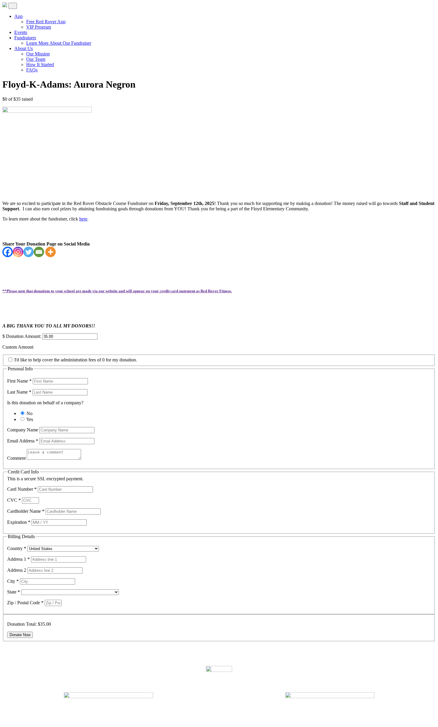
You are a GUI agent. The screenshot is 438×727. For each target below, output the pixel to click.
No (29, 413)
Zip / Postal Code (25, 602)
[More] (50, 252)
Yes (29, 419)
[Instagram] (18, 252)
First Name (19, 380)
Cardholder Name (25, 511)
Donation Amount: (23, 336)
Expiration (18, 522)
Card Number (22, 489)
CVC (14, 500)
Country (16, 548)
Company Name (23, 429)
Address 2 (17, 570)
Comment (17, 458)
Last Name (19, 391)
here (83, 218)
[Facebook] (7, 252)
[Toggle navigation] (12, 6)
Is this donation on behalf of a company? (45, 402)
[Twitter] (28, 252)
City (13, 581)
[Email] (39, 252)
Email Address (22, 440)
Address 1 (18, 559)
